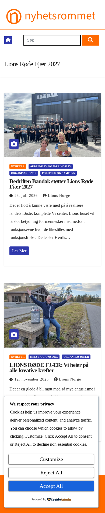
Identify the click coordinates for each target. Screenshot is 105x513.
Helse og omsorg (44, 356)
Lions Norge (59, 196)
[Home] (8, 40)
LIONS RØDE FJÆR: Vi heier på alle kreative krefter (48, 367)
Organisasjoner (23, 173)
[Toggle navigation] (17, 40)
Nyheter (17, 166)
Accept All (51, 486)
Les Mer (19, 251)
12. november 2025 (32, 379)
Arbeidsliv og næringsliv (50, 166)
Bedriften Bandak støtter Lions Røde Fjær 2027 (51, 184)
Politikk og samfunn (58, 173)
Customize (51, 459)
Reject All (51, 472)
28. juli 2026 (27, 196)
